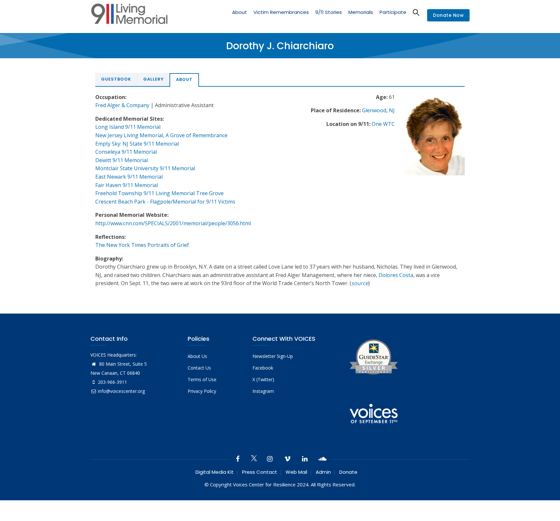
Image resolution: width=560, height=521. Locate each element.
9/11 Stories (328, 12)
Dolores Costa (396, 275)
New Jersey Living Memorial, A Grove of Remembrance (161, 135)
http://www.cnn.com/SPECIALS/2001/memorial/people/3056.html (173, 223)
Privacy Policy (202, 391)
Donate (348, 472)
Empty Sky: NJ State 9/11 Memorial (137, 143)
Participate (392, 12)
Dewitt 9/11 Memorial (121, 160)
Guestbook (116, 79)
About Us (197, 356)
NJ (392, 110)
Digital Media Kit (214, 472)
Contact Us (199, 368)
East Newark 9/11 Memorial (129, 176)
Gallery (153, 79)
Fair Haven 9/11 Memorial (126, 185)
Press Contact (259, 472)
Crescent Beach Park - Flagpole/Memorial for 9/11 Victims (165, 201)
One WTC (383, 123)
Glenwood (374, 110)
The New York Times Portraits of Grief (142, 245)
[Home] (129, 15)
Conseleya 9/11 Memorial (126, 151)
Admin (323, 472)
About (239, 12)
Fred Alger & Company (122, 105)
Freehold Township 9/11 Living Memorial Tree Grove (159, 193)
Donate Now (448, 15)
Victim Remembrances (281, 12)
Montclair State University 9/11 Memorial (145, 168)
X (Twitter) (263, 379)
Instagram (263, 391)
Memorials (360, 12)
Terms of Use (202, 379)
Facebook (262, 368)
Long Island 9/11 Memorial (127, 126)
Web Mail (296, 472)
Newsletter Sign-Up (272, 356)
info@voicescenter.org (121, 391)
